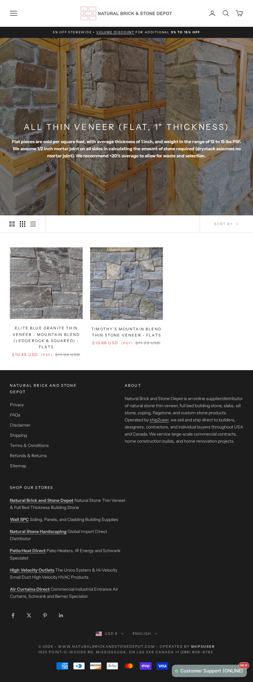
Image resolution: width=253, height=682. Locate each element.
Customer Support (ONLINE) (213, 669)
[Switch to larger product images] (12, 224)
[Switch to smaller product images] (22, 224)
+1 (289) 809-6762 (194, 652)
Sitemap (18, 466)
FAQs (15, 415)
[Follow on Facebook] (13, 615)
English (142, 633)
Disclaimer (20, 425)
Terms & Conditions (29, 445)
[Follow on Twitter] (29, 615)
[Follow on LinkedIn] (61, 615)
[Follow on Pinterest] (45, 615)
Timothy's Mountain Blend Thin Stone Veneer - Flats (126, 332)
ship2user (159, 420)
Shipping (18, 435)
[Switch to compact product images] (33, 224)
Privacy (17, 404)
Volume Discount (115, 32)
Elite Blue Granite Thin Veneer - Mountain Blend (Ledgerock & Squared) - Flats (46, 337)
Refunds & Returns (28, 455)
